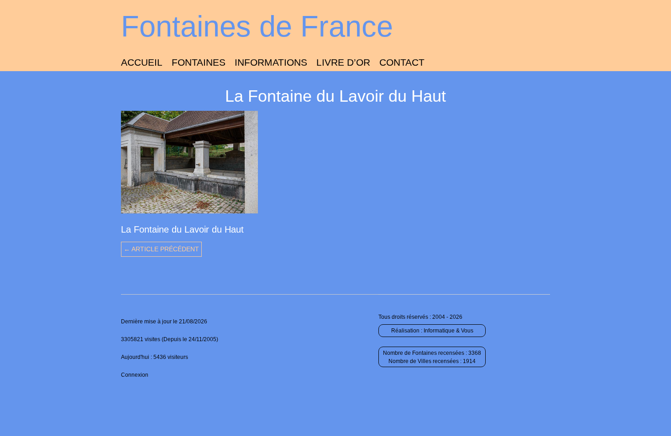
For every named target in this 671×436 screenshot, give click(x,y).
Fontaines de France (257, 26)
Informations (271, 62)
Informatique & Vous (448, 330)
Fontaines (198, 62)
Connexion (134, 375)
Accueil (142, 62)
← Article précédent (161, 249)
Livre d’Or (343, 62)
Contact (402, 62)
